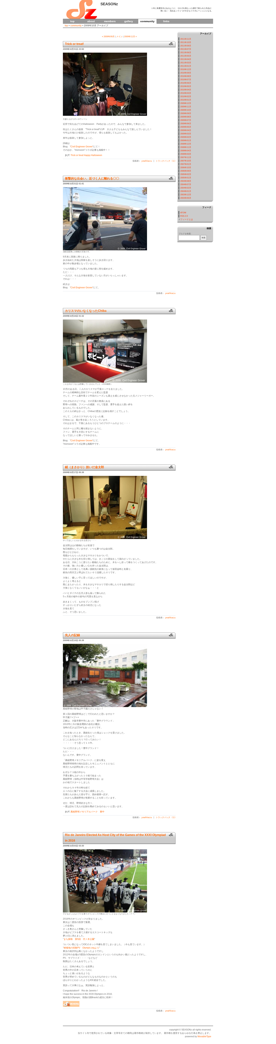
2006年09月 (185, 171)
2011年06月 (185, 52)
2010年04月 (185, 90)
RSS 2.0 (184, 216)
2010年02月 (185, 96)
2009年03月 (185, 133)
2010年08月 (185, 76)
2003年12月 (185, 194)
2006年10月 (185, 167)
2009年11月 (185, 106)
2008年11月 (185, 147)
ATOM (183, 212)
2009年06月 (185, 123)
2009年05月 (185, 127)
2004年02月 (185, 188)
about (91, 21)
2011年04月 (185, 59)
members (110, 21)
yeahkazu (146, 161)
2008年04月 (185, 150)
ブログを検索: (184, 233)
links (166, 21)
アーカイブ (205, 33)
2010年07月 (185, 79)
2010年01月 (185, 100)
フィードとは (186, 219)
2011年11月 (185, 39)
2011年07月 (185, 49)
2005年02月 (185, 174)
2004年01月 (185, 191)
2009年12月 (185, 103)
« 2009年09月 (108, 36)
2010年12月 (185, 69)
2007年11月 (185, 157)
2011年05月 (185, 56)
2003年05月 (185, 198)
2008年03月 (185, 154)
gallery (128, 21)
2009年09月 (185, 113)
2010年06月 (185, 83)
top (72, 21)
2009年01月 (185, 140)
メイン (119, 36)
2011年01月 (185, 66)
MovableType (204, 1036)
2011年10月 (185, 42)
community (75, 25)
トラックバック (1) (166, 161)
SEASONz (109, 4)
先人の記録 (72, 635)
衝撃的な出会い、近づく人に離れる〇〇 (92, 178)
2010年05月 (185, 86)
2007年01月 (185, 164)
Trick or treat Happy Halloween (86, 155)
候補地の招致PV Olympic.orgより (81, 947)
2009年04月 (185, 130)
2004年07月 (185, 184)
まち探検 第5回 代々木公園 (79, 939)
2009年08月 (185, 117)
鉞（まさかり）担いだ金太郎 (84, 467)
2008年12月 (185, 144)
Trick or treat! (74, 43)
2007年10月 (185, 161)
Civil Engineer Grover (82, 146)
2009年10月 (185, 110)
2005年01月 (185, 177)
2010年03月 (185, 93)
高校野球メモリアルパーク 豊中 (87, 811)
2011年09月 (185, 46)
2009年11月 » (130, 36)
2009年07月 (185, 120)
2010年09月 (185, 73)
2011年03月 (185, 62)
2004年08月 (185, 181)
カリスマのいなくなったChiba (85, 310)
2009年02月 (185, 137)
